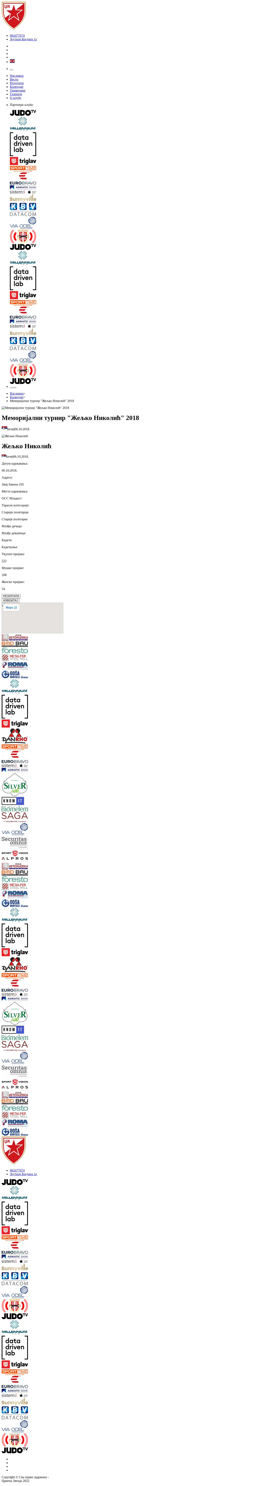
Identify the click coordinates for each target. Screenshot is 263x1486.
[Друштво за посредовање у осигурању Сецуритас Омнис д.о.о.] (23, 843)
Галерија (16, 94)
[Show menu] (11, 69)
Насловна (16, 75)
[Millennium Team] (135, 124)
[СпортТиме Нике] (135, 169)
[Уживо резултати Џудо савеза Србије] (135, 237)
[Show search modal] (14, 387)
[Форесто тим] (23, 651)
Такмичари (17, 90)
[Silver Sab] (23, 785)
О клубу (15, 98)
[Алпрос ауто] (23, 860)
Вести (14, 79)
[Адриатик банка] (135, 187)
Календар (16, 86)
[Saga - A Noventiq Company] (23, 817)
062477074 (17, 35)
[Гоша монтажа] (23, 675)
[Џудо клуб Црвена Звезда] (14, 28)
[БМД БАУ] (23, 645)
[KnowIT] (23, 801)
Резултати (17, 83)
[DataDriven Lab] (135, 144)
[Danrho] (23, 736)
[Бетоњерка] (23, 638)
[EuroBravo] (135, 178)
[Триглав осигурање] (135, 161)
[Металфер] (23, 658)
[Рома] (23, 666)
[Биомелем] (23, 809)
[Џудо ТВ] (135, 113)
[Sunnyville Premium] (135, 198)
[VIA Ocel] (135, 223)
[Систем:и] (135, 192)
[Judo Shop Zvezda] (11, 387)
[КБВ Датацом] (135, 210)
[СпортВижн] (23, 854)
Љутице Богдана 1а (23, 39)
